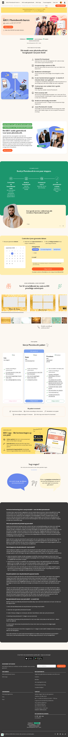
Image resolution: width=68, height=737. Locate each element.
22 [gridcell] (9, 261)
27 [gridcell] (22, 261)
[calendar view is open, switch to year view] (16, 248)
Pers (3, 699)
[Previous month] (20, 248)
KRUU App (4, 677)
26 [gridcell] (20, 261)
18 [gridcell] (17, 258)
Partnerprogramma (7, 694)
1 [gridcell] (9, 253)
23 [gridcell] (12, 261)
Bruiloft (36, 249)
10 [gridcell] (14, 256)
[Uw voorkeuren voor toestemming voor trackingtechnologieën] (2, 734)
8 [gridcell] (9, 256)
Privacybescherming (40, 685)
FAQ (3, 697)
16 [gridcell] (12, 258)
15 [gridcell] (9, 258)
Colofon (37, 677)
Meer (35, 253)
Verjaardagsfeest (46, 249)
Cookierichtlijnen (39, 687)
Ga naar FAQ (34, 469)
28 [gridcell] (6, 263)
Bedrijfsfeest (57, 249)
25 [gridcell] (17, 261)
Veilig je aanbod (8, 27)
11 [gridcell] (17, 256)
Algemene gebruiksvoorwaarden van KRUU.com (47, 674)
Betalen (37, 679)
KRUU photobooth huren (8, 674)
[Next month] (23, 248)
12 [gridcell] (20, 256)
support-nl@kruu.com (40, 709)
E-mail (34, 257)
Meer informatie (7, 150)
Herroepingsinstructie (40, 682)
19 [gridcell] (20, 258)
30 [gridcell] (12, 263)
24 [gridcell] (14, 261)
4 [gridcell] (17, 253)
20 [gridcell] (22, 258)
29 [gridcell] (9, 263)
